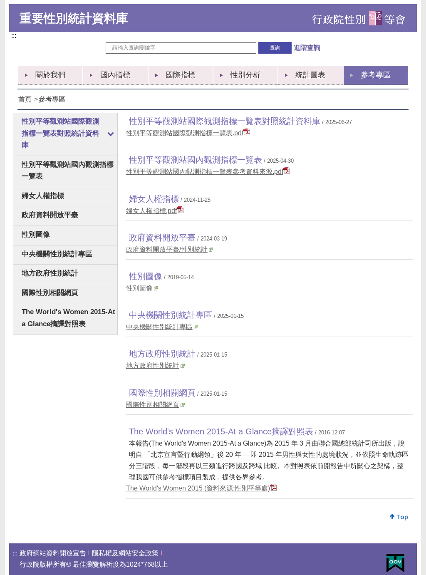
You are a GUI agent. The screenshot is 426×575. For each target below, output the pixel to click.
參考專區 (376, 75)
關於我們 (50, 75)
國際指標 (181, 75)
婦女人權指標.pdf (151, 210)
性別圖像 (36, 234)
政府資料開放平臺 (50, 215)
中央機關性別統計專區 (57, 254)
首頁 (25, 99)
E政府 (395, 563)
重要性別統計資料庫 (74, 18)
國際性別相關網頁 (50, 293)
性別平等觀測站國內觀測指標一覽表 (68, 171)
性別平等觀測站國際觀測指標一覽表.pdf (184, 132)
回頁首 (399, 517)
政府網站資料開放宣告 (53, 553)
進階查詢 (307, 47)
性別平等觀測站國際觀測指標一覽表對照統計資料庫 (60, 133)
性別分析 (245, 75)
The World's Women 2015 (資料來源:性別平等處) (198, 488)
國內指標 (115, 75)
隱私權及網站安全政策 (125, 553)
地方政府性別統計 (50, 273)
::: (15, 36)
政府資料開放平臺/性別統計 (167, 249)
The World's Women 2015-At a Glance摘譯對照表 (68, 318)
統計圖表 (310, 75)
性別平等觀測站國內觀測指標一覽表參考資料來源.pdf (204, 171)
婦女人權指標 (43, 196)
